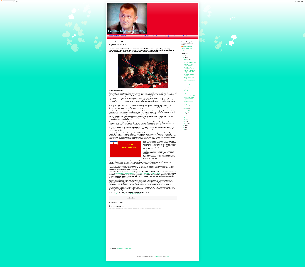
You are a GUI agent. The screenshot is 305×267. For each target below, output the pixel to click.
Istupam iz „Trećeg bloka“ (189, 95)
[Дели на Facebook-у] (132, 198)
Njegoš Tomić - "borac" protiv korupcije (189, 65)
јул (185, 113)
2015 (184, 127)
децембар (186, 59)
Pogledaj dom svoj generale (188, 88)
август (185, 112)
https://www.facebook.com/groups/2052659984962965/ (125, 194)
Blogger (166, 256)
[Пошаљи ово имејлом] (128, 198)
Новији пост (112, 246)
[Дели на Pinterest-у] (134, 198)
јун (185, 115)
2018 (184, 55)
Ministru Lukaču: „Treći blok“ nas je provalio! (189, 78)
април (185, 119)
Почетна (143, 246)
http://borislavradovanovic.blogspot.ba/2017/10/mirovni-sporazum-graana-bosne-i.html (139, 173)
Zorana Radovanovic (187, 46)
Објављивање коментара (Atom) (124, 248)
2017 (184, 57)
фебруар (186, 123)
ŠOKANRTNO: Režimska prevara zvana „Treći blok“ (189, 71)
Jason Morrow (157, 256)
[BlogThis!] (129, 198)
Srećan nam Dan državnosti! (187, 85)
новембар (186, 61)
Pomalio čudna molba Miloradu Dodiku (188, 105)
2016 (184, 125)
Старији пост (173, 246)
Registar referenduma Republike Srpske (188, 102)
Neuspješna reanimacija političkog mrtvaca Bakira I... (189, 98)
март (185, 121)
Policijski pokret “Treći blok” (190, 62)
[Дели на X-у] (131, 198)
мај (185, 117)
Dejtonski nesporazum (189, 93)
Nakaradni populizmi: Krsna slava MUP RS (189, 91)
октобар (186, 108)
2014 (184, 129)
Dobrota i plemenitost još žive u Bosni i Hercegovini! (189, 82)
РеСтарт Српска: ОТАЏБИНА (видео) (189, 68)
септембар (186, 110)
